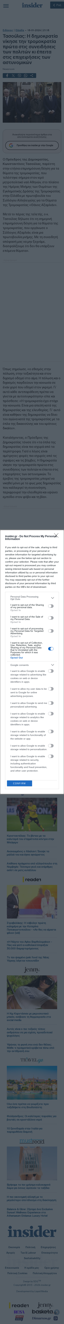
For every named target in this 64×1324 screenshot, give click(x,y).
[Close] (57, 536)
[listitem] (32, 597)
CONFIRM (19, 783)
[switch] (51, 606)
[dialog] (32, 662)
